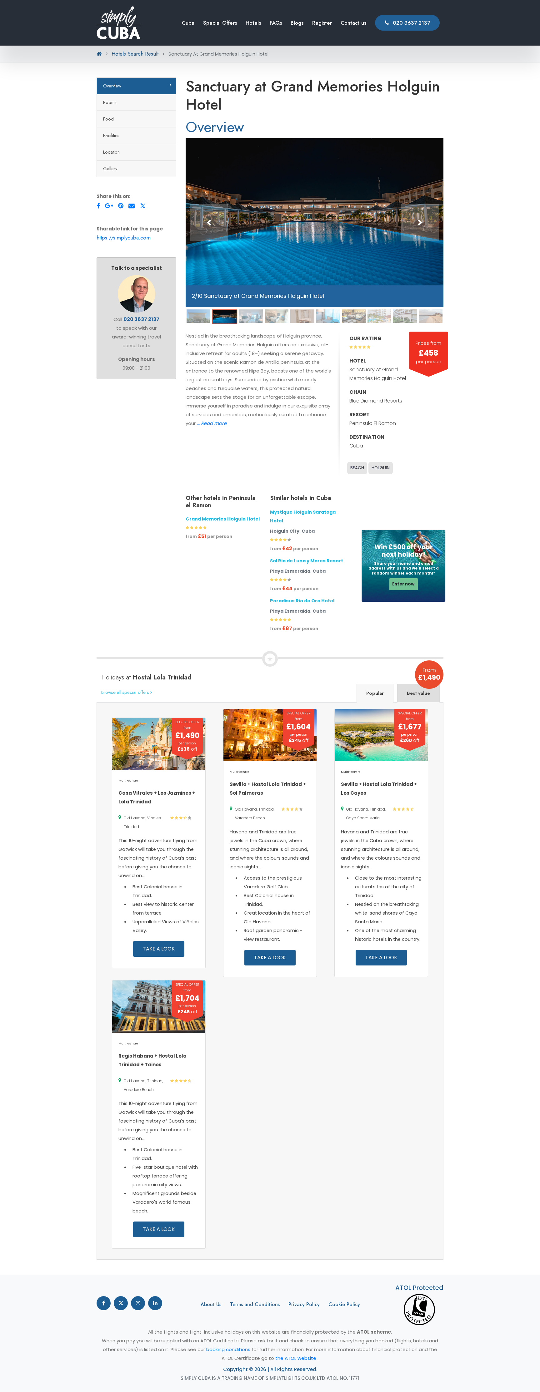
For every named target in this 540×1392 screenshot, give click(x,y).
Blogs (297, 23)
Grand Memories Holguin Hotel (223, 519)
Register (322, 23)
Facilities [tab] (111, 135)
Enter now (403, 584)
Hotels (253, 23)
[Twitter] (143, 206)
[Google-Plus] (109, 206)
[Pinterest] (120, 206)
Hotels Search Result (135, 53)
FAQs (276, 23)
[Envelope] (131, 206)
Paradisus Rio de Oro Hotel (302, 601)
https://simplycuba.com (124, 237)
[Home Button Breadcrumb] (99, 53)
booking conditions (229, 1349)
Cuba (188, 23)
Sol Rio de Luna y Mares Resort (306, 561)
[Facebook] (98, 206)
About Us (211, 1304)
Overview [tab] (112, 85)
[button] (209, 222)
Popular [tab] (375, 693)
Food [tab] (108, 119)
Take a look (159, 948)
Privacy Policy (304, 1304)
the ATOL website (296, 1358)
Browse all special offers (125, 692)
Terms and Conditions (255, 1304)
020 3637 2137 (410, 23)
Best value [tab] (418, 693)
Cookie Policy (344, 1304)
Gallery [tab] (110, 168)
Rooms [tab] (110, 102)
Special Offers (220, 23)
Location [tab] (111, 152)
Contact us (353, 23)
